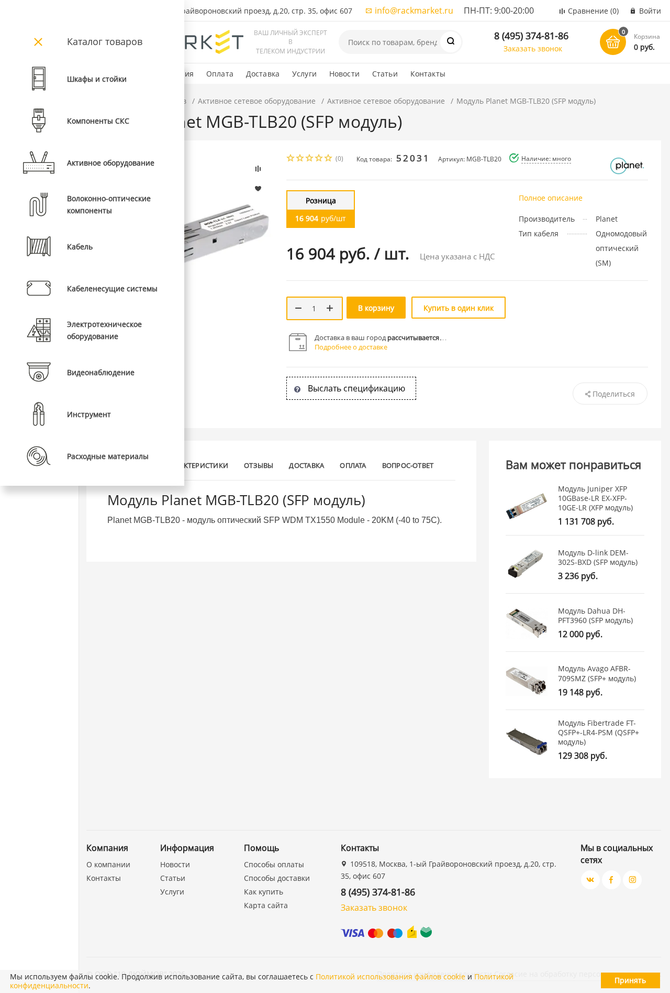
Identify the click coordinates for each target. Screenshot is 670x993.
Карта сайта (266, 905)
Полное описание (551, 198)
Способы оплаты (274, 864)
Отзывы (258, 465)
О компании (108, 864)
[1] (291, 159)
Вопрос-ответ (408, 465)
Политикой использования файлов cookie (390, 976)
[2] (300, 159)
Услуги (304, 74)
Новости (344, 74)
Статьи (385, 74)
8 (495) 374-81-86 (531, 35)
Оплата (219, 74)
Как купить (263, 892)
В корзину (376, 308)
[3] (310, 159)
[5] (328, 159)
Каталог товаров (104, 41)
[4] (319, 159)
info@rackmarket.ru (414, 10)
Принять (630, 980)
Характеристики (197, 465)
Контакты (427, 74)
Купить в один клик (458, 308)
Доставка (263, 74)
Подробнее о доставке (351, 347)
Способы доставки (277, 878)
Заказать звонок (533, 48)
